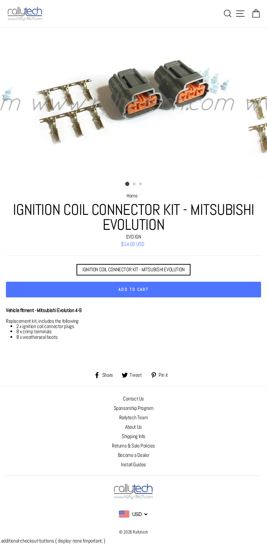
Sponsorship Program (134, 408)
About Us (133, 426)
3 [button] (141, 184)
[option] (134, 103)
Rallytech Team (133, 417)
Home (132, 195)
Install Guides (133, 464)
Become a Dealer (133, 455)
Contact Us (133, 398)
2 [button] (134, 184)
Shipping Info (133, 436)
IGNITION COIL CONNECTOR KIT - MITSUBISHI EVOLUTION (133, 269)
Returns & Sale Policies (133, 445)
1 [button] (127, 184)
